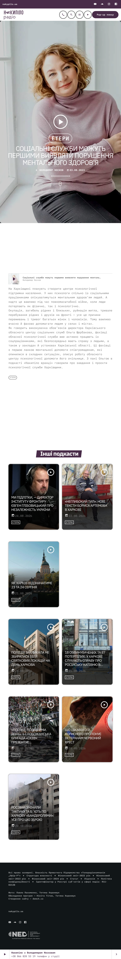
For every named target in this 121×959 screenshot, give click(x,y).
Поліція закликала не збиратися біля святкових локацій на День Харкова (30, 658)
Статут (74, 878)
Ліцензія (89, 878)
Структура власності (39, 875)
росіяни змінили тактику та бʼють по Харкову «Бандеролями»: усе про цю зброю (32, 813)
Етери (60, 138)
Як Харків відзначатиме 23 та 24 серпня (31, 585)
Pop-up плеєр (105, 14)
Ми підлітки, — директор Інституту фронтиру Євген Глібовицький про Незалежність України (32, 503)
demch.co (38, 898)
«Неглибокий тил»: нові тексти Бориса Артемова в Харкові (86, 505)
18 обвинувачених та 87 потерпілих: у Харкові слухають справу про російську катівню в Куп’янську (85, 660)
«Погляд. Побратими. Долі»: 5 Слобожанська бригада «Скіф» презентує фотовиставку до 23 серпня (31, 740)
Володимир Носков (51, 170)
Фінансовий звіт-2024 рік (48, 878)
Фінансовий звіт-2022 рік (74, 875)
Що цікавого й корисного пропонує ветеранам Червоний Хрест (83, 736)
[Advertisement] (60, 248)
